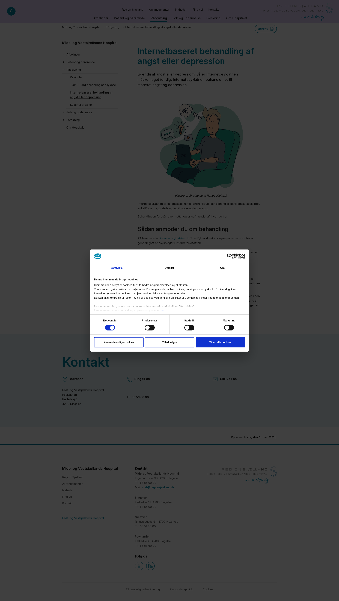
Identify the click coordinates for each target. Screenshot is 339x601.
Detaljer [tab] (169, 267)
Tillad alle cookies (220, 342)
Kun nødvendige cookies (118, 342)
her (162, 310)
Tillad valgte (169, 342)
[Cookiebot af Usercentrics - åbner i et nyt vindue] (229, 256)
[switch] (150, 327)
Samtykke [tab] (117, 267)
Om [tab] (222, 267)
